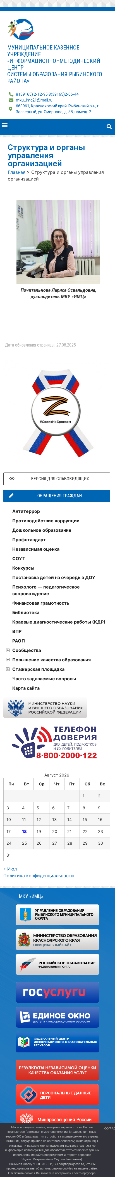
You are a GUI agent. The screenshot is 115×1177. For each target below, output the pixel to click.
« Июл (10, 869)
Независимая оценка (35, 549)
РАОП (18, 641)
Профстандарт (29, 539)
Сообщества (26, 650)
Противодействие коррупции (46, 520)
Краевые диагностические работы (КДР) (59, 622)
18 (24, 831)
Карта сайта (26, 688)
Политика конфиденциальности (38, 875)
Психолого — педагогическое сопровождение (46, 590)
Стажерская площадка (38, 669)
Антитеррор (26, 511)
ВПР (16, 631)
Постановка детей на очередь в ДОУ (53, 577)
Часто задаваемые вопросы (44, 678)
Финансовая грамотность (40, 603)
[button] (4, 125)
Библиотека (25, 612)
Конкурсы (23, 568)
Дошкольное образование (41, 530)
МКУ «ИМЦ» (31, 896)
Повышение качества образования (51, 659)
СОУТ (18, 558)
